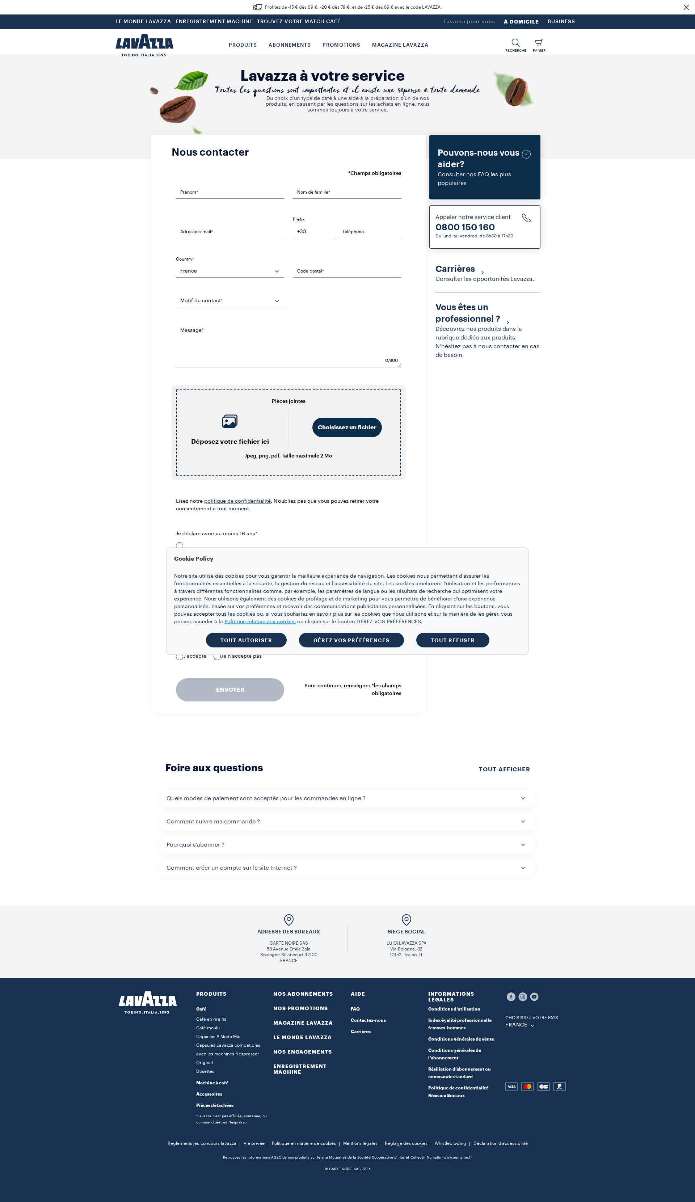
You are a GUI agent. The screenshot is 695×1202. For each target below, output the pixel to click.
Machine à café (212, 1083)
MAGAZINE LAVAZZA (303, 1022)
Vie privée (254, 1143)
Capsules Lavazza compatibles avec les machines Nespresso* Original (228, 1054)
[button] (686, 7)
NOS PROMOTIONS (300, 1008)
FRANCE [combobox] (516, 1025)
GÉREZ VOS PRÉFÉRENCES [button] (351, 639)
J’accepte (195, 656)
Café (201, 1009)
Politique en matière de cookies (304, 1143)
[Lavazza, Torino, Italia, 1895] (144, 45)
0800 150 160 (465, 227)
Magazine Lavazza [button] (400, 45)
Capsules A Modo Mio (218, 1036)
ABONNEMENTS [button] (290, 45)
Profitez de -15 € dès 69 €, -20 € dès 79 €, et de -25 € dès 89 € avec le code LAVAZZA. (353, 7)
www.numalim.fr (457, 1157)
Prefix (298, 219)
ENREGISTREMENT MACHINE (214, 21)
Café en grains (211, 1019)
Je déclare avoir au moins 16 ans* (216, 533)
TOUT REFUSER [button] (453, 639)
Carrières (361, 1031)
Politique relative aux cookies (260, 621)
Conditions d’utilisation (454, 1009)
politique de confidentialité (237, 501)
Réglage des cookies (406, 1143)
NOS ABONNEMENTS (303, 993)
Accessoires (209, 1094)
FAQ (355, 1009)
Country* (185, 259)
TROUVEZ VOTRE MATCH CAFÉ (299, 21)
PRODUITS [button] (243, 45)
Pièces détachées (214, 1105)
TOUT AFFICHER (504, 769)
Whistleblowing (450, 1143)
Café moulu (208, 1028)
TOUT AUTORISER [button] (246, 639)
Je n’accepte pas (241, 656)
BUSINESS (561, 21)
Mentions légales (360, 1143)
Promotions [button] (342, 45)
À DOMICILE (521, 21)
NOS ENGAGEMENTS (302, 1051)
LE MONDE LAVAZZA (143, 21)
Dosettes (205, 1071)
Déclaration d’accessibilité (500, 1143)
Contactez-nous (368, 1020)
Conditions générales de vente (461, 1039)
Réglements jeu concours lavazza (202, 1143)
